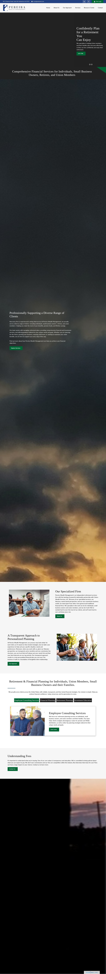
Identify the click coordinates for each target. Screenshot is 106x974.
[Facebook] (88, 1)
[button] (48, 7)
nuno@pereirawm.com (38, 1)
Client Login (98, 1)
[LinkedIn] (84, 1)
